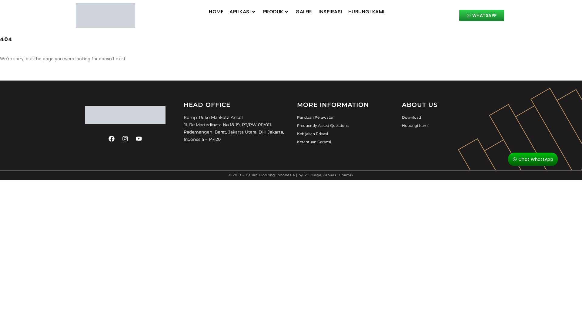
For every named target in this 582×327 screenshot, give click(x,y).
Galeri (304, 11)
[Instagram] (125, 139)
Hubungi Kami (366, 11)
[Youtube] (139, 139)
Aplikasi (240, 11)
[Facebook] (111, 139)
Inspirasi (330, 11)
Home (216, 11)
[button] (206, 22)
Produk (273, 11)
